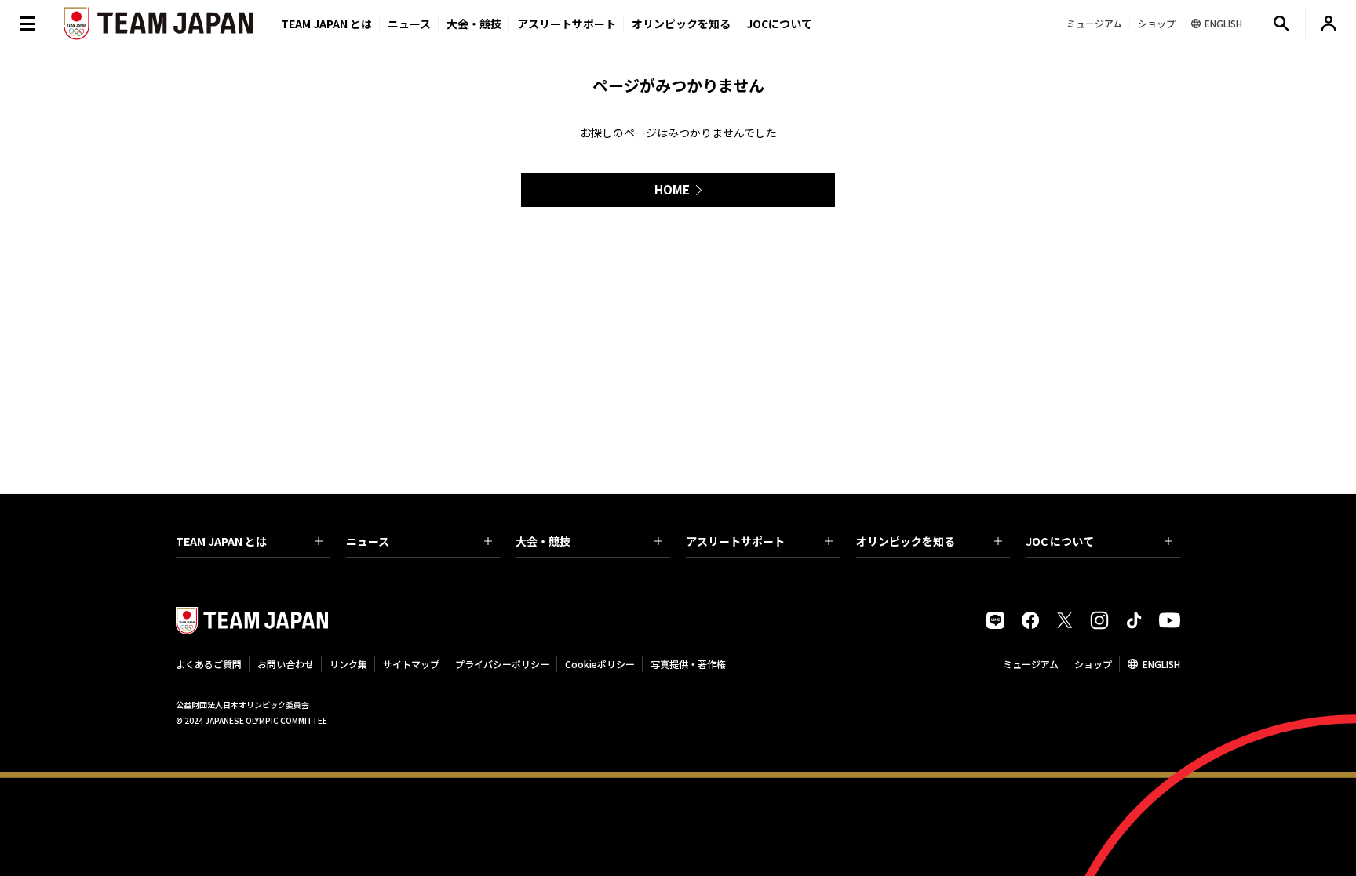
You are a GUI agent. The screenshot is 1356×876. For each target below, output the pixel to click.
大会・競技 (543, 541)
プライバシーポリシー (502, 664)
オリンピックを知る (681, 23)
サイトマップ (411, 664)
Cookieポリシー (600, 664)
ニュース (409, 23)
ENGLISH (1161, 664)
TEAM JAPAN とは (221, 541)
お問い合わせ (285, 664)
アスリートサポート (566, 23)
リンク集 (348, 664)
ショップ (1093, 664)
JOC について (1060, 541)
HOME (672, 189)
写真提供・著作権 (688, 664)
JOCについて (779, 23)
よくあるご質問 (209, 664)
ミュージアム (1031, 664)
